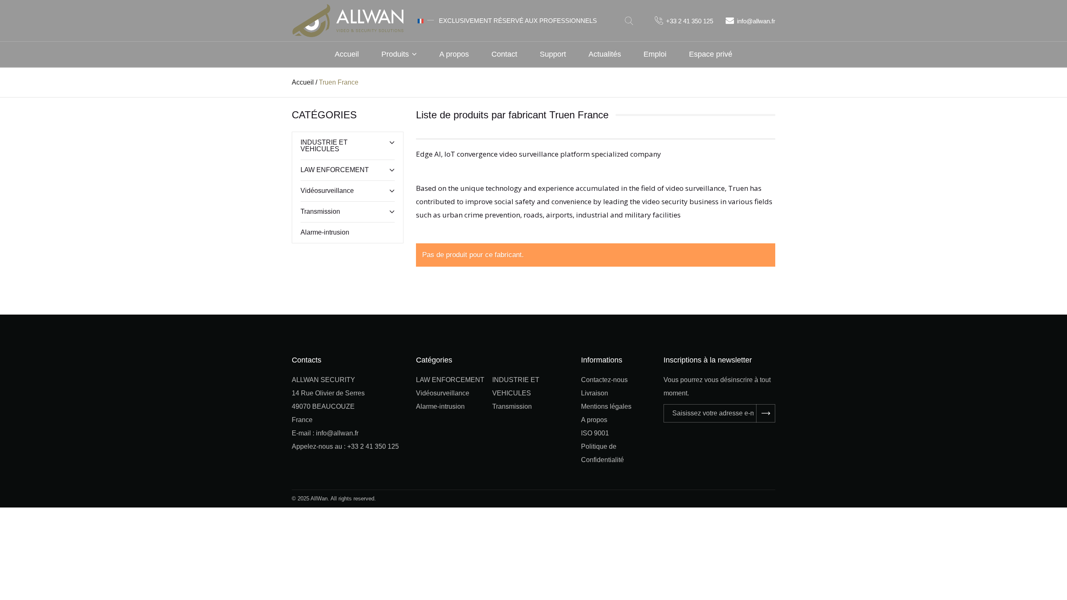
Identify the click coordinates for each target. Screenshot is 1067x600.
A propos (454, 54)
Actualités (605, 54)
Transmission (320, 211)
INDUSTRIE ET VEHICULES (324, 145)
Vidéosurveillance (327, 190)
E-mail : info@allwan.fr (325, 433)
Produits (395, 54)
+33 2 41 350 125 (689, 21)
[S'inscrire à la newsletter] (765, 413)
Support (553, 54)
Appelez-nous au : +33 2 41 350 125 (345, 446)
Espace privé (710, 54)
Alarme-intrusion (325, 232)
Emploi (655, 54)
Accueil (347, 54)
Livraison (594, 393)
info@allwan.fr (756, 21)
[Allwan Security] (348, 19)
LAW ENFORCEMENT (335, 169)
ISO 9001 (595, 433)
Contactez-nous (604, 379)
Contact (504, 54)
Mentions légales (606, 406)
